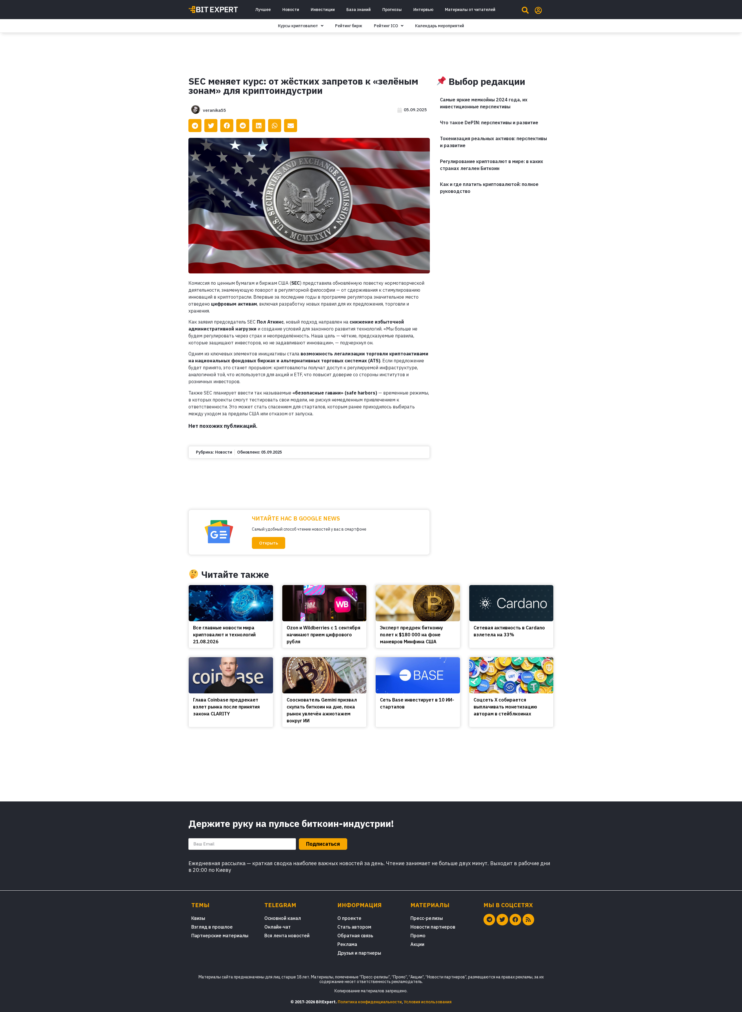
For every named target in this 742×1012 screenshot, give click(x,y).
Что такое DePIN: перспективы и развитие (489, 122)
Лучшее (263, 9)
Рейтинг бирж (348, 25)
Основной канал (282, 918)
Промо (417, 935)
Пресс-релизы (426, 918)
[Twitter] (502, 919)
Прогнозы (392, 9)
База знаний (358, 9)
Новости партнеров (432, 927)
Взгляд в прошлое (212, 927)
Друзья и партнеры (359, 953)
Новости (290, 9)
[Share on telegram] (194, 125)
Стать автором (354, 927)
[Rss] (528, 919)
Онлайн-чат (277, 927)
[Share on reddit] (242, 125)
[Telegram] (489, 919)
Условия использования (428, 1001)
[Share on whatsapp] (274, 125)
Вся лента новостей (287, 935)
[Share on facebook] (226, 125)
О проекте (349, 918)
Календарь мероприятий (439, 25)
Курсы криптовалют (298, 25)
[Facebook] (515, 919)
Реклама (347, 944)
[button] (268, 543)
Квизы (198, 918)
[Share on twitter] (210, 125)
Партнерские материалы (219, 935)
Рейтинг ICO (386, 25)
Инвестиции (323, 9)
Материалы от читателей (470, 9)
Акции (417, 944)
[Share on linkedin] (258, 125)
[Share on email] (290, 125)
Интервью (423, 9)
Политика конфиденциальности (370, 1001)
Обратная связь (355, 935)
